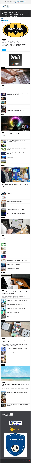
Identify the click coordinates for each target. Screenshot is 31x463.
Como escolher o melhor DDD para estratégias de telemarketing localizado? (17, 356)
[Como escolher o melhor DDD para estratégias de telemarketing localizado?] (3, 357)
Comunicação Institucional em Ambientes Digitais (13, 264)
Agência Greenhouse (5, 41)
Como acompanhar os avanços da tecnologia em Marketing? (15, 201)
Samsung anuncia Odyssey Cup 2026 (10, 133)
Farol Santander (23, 41)
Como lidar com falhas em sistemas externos (13, 268)
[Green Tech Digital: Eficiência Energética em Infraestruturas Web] (3, 214)
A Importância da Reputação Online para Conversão (14, 252)
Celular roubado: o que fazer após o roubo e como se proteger (15, 352)
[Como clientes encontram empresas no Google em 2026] (15, 76)
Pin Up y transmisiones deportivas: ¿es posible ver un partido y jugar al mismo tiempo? (17, 161)
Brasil (5, 10)
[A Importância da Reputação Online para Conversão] (3, 252)
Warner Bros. (18, 42)
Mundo (13, 10)
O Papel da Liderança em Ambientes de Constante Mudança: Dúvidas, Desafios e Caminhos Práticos (18, 106)
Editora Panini (19, 41)
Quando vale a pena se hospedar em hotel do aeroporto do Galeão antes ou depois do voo (17, 405)
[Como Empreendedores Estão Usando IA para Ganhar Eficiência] (3, 111)
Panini (6, 42)
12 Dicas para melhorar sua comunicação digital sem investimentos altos (17, 260)
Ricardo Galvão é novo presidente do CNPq (13, 312)
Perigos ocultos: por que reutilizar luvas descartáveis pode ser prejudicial (17, 300)
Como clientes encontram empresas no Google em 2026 (15, 87)
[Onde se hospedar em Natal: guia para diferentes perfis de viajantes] (15, 373)
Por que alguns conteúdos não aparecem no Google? (14, 237)
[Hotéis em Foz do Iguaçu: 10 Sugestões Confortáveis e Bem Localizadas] (3, 397)
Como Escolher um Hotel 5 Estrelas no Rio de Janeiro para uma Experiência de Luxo (17, 393)
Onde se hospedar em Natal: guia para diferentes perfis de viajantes (15, 384)
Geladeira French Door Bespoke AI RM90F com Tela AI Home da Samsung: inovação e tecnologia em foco (17, 205)
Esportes (17, 12)
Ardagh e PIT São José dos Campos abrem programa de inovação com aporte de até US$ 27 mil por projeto (18, 193)
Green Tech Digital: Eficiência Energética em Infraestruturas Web (16, 213)
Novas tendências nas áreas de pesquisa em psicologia (14, 304)
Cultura (15, 16)
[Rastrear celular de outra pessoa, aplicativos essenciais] (3, 361)
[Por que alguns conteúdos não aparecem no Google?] (15, 226)
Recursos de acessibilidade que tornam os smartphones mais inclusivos (15, 340)
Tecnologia (5, 14)
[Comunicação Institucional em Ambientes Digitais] (3, 265)
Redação (4, 40)
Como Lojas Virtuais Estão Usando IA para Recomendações (15, 256)
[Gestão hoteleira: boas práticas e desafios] (3, 401)
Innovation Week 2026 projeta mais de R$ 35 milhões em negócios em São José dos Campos (15, 185)
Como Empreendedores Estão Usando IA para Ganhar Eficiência (15, 110)
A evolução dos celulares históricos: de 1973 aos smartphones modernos (17, 348)
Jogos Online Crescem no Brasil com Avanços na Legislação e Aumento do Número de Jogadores (17, 157)
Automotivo (16, 14)
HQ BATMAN (3, 42)
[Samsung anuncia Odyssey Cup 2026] (15, 123)
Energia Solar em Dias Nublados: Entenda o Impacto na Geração (15, 209)
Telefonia (3, 338)
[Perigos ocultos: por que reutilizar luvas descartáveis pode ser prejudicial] (3, 301)
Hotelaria (20, 16)
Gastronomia (6, 16)
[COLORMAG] (7, 412)
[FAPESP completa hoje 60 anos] (3, 317)
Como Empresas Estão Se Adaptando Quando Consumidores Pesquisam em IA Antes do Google (17, 102)
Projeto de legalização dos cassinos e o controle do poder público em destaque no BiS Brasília (17, 153)
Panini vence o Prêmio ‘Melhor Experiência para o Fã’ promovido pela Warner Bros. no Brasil (14, 45)
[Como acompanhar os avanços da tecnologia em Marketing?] (3, 202)
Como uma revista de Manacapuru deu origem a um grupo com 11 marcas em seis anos (17, 98)
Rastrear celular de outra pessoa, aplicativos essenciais (14, 360)
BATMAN (13, 41)
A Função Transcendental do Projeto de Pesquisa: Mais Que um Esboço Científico (14, 292)
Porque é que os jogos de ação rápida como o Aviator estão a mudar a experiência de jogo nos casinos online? (16, 141)
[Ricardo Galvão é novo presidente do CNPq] (3, 313)
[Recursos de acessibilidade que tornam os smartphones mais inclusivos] (15, 329)
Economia (17, 10)
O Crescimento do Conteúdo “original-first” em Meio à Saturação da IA (16, 197)
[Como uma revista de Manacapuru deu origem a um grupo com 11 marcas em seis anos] (3, 98)
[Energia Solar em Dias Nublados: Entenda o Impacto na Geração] (3, 210)
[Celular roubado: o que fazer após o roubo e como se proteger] (3, 353)
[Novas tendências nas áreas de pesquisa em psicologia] (3, 305)
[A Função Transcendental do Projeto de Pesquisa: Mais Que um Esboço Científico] (15, 281)
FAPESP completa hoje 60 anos (11, 316)
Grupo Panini (26, 41)
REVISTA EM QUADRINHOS (13, 42)
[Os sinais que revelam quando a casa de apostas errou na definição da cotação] (3, 145)
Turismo (21, 14)
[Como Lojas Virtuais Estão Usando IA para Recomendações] (3, 256)
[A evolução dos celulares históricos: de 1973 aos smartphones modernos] (3, 349)
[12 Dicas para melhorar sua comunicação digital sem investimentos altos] (3, 260)
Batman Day (15, 41)
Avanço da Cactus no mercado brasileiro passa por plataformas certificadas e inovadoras (17, 149)
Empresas (5, 12)
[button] (10, 10)
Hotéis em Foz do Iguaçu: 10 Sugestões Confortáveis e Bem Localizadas (16, 396)
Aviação (10, 14)
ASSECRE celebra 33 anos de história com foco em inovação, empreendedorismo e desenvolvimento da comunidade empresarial (18, 94)
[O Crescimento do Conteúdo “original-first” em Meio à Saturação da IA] (3, 197)
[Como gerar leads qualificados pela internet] (3, 248)
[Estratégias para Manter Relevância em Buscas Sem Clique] (3, 244)
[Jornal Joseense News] (2, 14)
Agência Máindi (9, 41)
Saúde (11, 16)
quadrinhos (8, 42)
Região (9, 10)
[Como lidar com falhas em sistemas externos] (3, 269)
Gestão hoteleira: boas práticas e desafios (12, 400)
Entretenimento (11, 12)
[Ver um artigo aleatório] (29, 14)
